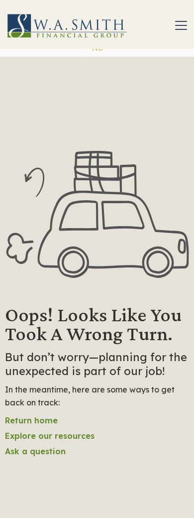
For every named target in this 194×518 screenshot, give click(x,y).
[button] (179, 25)
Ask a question (35, 451)
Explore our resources (50, 436)
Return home (31, 420)
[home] (67, 25)
